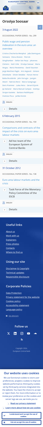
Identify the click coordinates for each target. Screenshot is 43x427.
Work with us (12, 236)
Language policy (14, 310)
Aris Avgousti (26, 71)
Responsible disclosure (17, 277)
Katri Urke (15, 64)
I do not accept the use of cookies (23, 422)
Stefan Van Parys (21, 61)
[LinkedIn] (15, 333)
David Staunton (32, 68)
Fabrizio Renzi (14, 82)
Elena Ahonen (17, 57)
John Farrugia (23, 78)
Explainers (11, 240)
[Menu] (38, 7)
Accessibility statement (17, 306)
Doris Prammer (8, 85)
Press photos (12, 244)
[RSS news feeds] (22, 339)
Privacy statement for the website (23, 297)
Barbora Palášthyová (25, 92)
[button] (38, 2)
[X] (8, 333)
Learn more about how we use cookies (23, 408)
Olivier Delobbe (19, 75)
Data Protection (14, 293)
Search (30, 8)
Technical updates (15, 273)
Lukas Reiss (20, 85)
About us (10, 232)
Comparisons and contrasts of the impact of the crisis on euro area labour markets (21, 131)
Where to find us (14, 252)
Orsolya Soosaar (27, 64)
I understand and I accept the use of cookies (23, 415)
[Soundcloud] (35, 333)
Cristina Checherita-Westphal (14, 53)
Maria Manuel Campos (22, 89)
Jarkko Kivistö (20, 96)
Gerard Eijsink (32, 85)
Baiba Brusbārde (9, 78)
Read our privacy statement (23, 404)
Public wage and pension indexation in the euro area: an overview (19, 45)
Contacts (10, 248)
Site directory (14, 316)
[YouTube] (28, 333)
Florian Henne (32, 75)
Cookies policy (13, 301)
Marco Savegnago (29, 82)
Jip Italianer (7, 89)
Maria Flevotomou (17, 68)
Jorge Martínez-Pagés (10, 71)
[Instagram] (22, 333)
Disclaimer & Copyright (17, 269)
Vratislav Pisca (8, 96)
